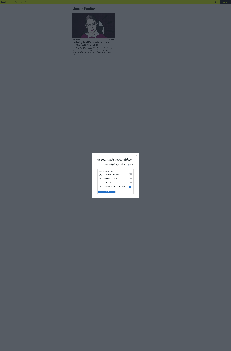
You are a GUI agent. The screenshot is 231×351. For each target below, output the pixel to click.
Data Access (115, 195)
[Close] (136, 155)
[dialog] (115, 175)
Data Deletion (108, 195)
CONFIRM (107, 191)
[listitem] (115, 171)
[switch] (130, 174)
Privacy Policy (122, 195)
